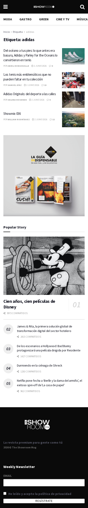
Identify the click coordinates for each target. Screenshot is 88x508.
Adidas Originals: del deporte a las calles (29, 94)
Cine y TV (62, 19)
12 (53, 119)
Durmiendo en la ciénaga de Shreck (39, 365)
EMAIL (7, 476)
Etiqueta (18, 31)
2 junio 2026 (40, 65)
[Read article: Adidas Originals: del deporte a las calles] (73, 100)
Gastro (25, 19)
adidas (30, 31)
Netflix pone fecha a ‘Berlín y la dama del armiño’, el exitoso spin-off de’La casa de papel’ (49, 383)
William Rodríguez (19, 119)
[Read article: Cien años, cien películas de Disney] (44, 266)
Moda (7, 19)
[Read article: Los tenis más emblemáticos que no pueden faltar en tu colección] (73, 80)
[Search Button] (82, 7)
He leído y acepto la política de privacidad (39, 494)
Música (82, 19)
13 (45, 85)
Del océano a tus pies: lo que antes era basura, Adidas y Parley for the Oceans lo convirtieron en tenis (30, 55)
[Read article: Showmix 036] (73, 119)
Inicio (6, 31)
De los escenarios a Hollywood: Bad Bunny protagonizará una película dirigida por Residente (48, 348)
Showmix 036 (12, 113)
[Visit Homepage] (44, 6)
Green (44, 19)
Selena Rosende (17, 99)
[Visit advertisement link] (44, 175)
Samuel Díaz (15, 85)
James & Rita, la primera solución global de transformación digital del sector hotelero (44, 328)
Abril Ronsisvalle (18, 65)
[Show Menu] (5, 7)
